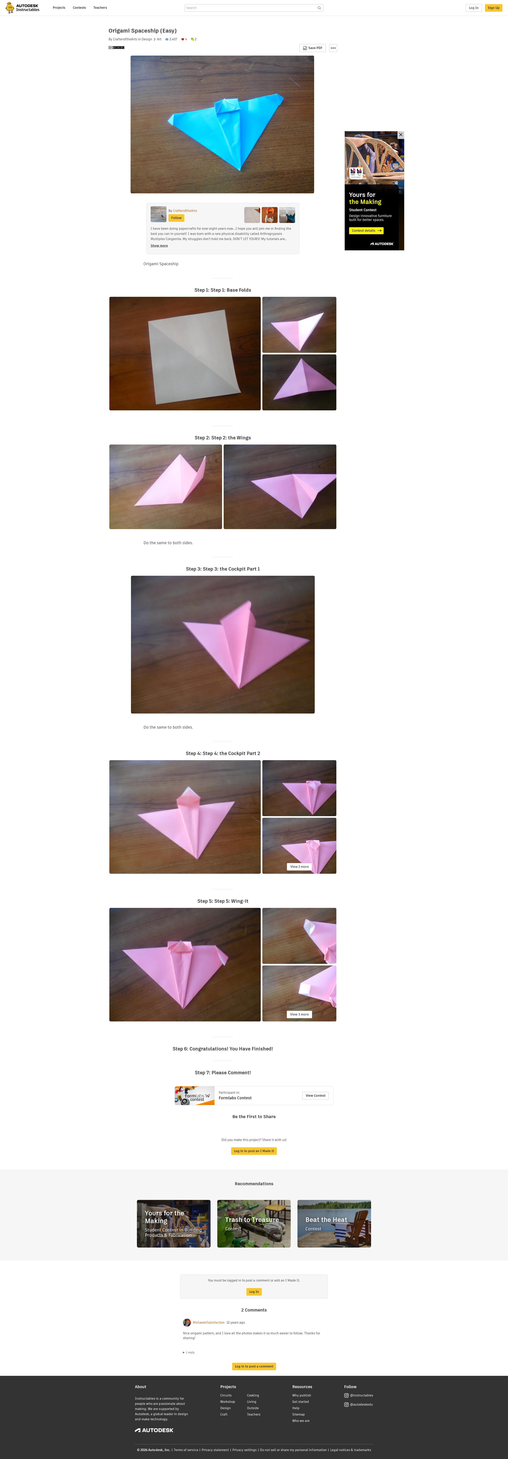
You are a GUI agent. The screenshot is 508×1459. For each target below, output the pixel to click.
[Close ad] (400, 135)
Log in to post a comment (254, 1366)
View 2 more (299, 866)
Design (147, 39)
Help (295, 1408)
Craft (223, 1414)
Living (251, 1401)
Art (159, 39)
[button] (333, 48)
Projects (59, 7)
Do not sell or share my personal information (293, 1450)
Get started (300, 1401)
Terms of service (186, 1450)
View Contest (315, 1095)
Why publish (301, 1395)
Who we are (301, 1420)
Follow (176, 218)
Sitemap (298, 1414)
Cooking (253, 1395)
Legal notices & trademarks (350, 1450)
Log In (474, 8)
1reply (190, 1352)
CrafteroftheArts (125, 39)
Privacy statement (215, 1450)
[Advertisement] (374, 190)
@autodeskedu (361, 1404)
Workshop (227, 1401)
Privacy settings (244, 1450)
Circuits (226, 1395)
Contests (79, 7)
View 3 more (299, 1014)
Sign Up (494, 8)
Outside (253, 1408)
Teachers (100, 7)
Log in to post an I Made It (254, 1151)
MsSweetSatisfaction (209, 1323)
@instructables (361, 1395)
